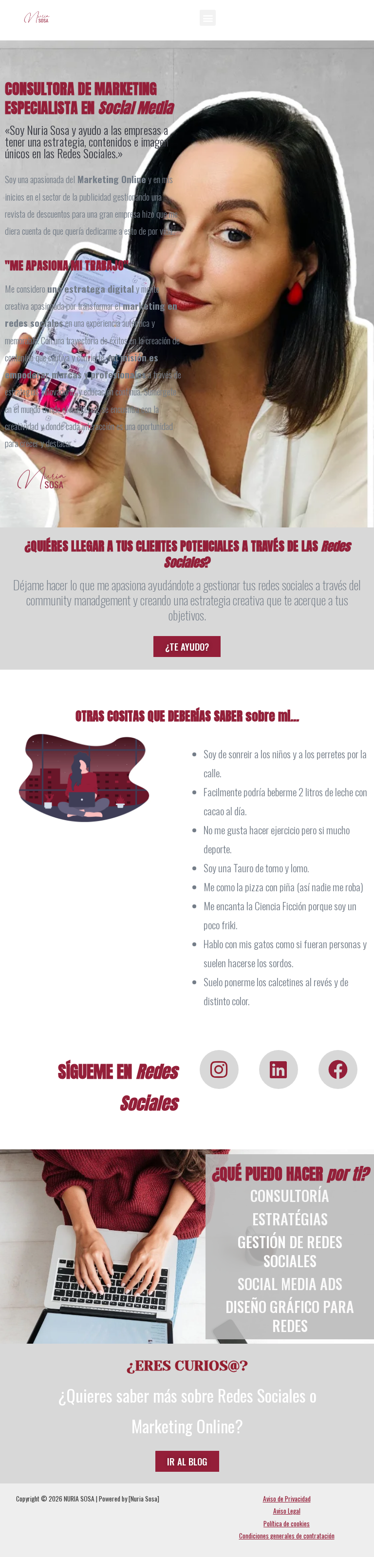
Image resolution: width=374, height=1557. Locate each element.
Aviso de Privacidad (287, 1498)
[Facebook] (337, 1069)
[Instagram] (219, 1069)
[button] (208, 18)
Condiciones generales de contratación (287, 1535)
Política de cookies (286, 1523)
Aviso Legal (286, 1511)
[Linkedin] (278, 1069)
